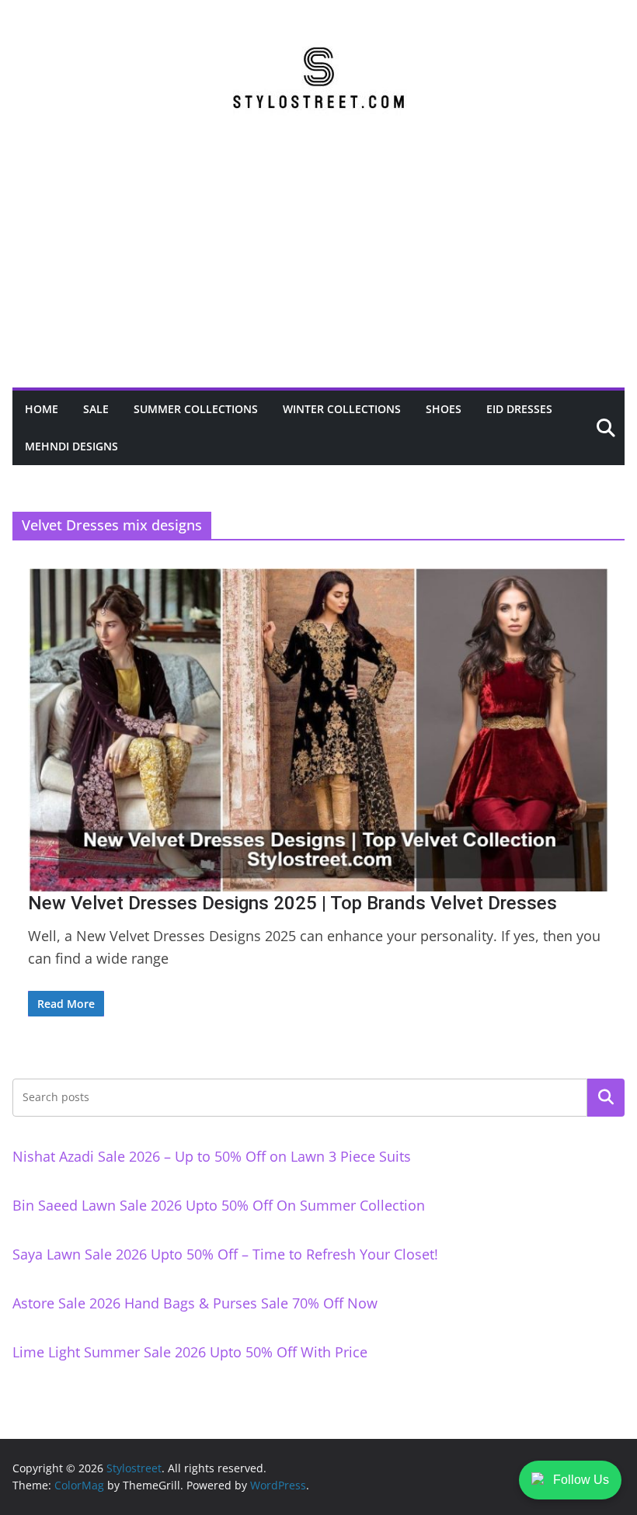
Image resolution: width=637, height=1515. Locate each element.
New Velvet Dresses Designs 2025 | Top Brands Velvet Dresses (292, 903)
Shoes (443, 408)
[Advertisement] (318, 271)
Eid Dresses (519, 408)
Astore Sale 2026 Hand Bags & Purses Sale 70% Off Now (195, 1303)
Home (41, 408)
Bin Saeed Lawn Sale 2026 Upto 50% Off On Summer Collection (218, 1205)
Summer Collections (196, 408)
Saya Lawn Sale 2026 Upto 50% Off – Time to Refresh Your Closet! (225, 1254)
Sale (96, 408)
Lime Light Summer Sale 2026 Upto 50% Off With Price (189, 1352)
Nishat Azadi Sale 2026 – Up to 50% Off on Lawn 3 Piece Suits (211, 1156)
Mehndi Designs (71, 446)
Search (606, 1097)
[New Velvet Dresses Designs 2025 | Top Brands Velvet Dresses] (318, 729)
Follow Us (581, 1479)
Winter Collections (342, 408)
